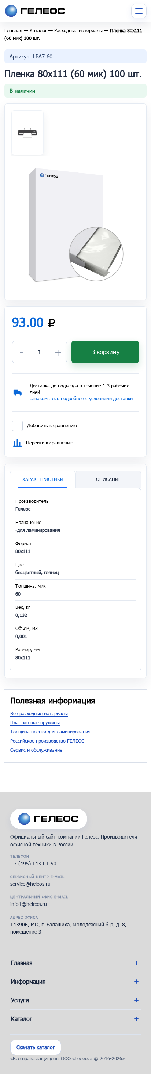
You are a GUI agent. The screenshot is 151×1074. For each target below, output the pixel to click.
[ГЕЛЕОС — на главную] (48, 819)
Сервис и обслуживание (36, 750)
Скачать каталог (35, 1047)
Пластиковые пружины (35, 722)
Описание (108, 479)
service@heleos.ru (30, 884)
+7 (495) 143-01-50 (33, 863)
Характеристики (42, 479)
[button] (75, 225)
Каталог (38, 30)
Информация (28, 981)
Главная (13, 30)
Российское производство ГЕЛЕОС (47, 741)
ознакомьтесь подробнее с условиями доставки (81, 398)
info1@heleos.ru (28, 904)
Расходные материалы (78, 30)
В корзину (105, 352)
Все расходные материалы (39, 713)
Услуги (20, 1000)
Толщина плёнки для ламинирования (50, 732)
